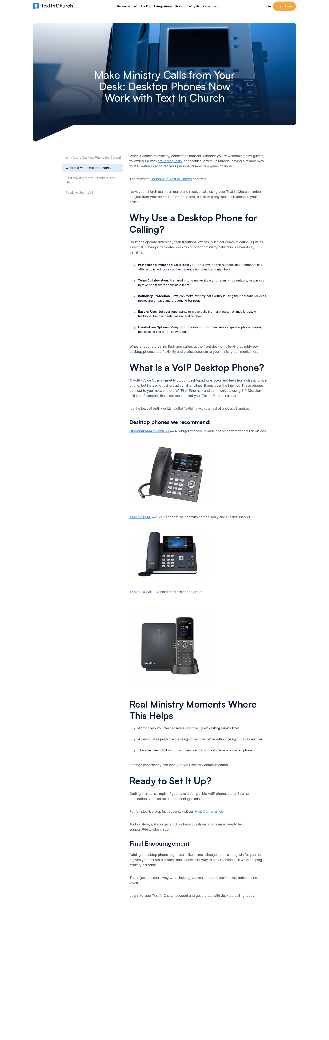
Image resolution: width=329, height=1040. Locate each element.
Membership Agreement (261, 984)
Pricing (180, 6)
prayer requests (169, 161)
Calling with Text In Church (171, 179)
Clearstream (223, 967)
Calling (140, 984)
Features (142, 973)
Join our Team (146, 990)
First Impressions (187, 990)
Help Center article (209, 811)
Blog (178, 984)
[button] (124, 6)
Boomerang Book (187, 973)
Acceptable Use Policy (260, 979)
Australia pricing (147, 1001)
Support (142, 1007)
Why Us (194, 6)
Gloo (218, 979)
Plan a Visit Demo (187, 967)
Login (267, 6)
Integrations (163, 6)
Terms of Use (254, 973)
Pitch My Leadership (189, 996)
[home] (53, 6)
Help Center (183, 979)
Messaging (143, 967)
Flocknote (222, 973)
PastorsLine (223, 984)
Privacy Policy (254, 967)
